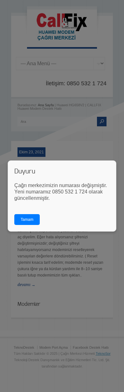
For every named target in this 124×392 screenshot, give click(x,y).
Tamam (27, 219)
